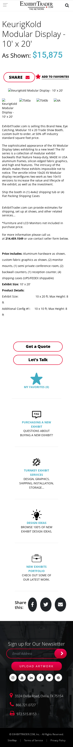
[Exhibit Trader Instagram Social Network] (13, 677)
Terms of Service (33, 740)
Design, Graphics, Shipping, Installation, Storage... (36, 483)
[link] (6, 4)
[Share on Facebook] (32, 605)
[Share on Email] (60, 605)
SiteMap (12, 740)
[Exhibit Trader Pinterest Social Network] (58, 677)
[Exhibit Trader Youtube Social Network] (22, 677)
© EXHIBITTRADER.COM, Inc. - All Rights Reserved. (36, 734)
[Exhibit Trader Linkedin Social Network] (31, 677)
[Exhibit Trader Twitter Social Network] (49, 677)
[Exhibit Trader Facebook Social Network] (40, 677)
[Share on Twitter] (46, 605)
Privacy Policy (57, 740)
